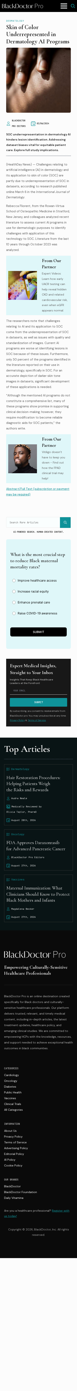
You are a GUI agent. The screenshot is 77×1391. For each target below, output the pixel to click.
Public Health (13, 1092)
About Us (10, 1130)
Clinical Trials (12, 1103)
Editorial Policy (14, 1153)
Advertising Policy (16, 1148)
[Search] (65, 522)
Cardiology (11, 1075)
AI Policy (9, 1159)
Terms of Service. (37, 720)
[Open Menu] (64, 6)
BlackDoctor (12, 1186)
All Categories (13, 1109)
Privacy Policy (17, 720)
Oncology (10, 1080)
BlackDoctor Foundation (20, 1192)
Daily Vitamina (13, 1197)
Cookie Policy (13, 1165)
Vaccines (10, 1098)
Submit (38, 632)
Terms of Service (15, 1142)
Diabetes (10, 1086)
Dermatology (15, 20)
